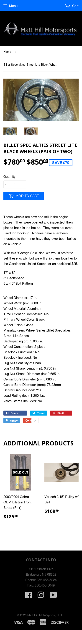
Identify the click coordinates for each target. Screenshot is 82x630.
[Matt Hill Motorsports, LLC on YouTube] (53, 596)
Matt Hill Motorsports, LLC (44, 615)
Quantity (9, 176)
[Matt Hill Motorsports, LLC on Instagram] (40, 596)
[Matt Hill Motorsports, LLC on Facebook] (28, 596)
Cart (75, 5)
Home (7, 51)
